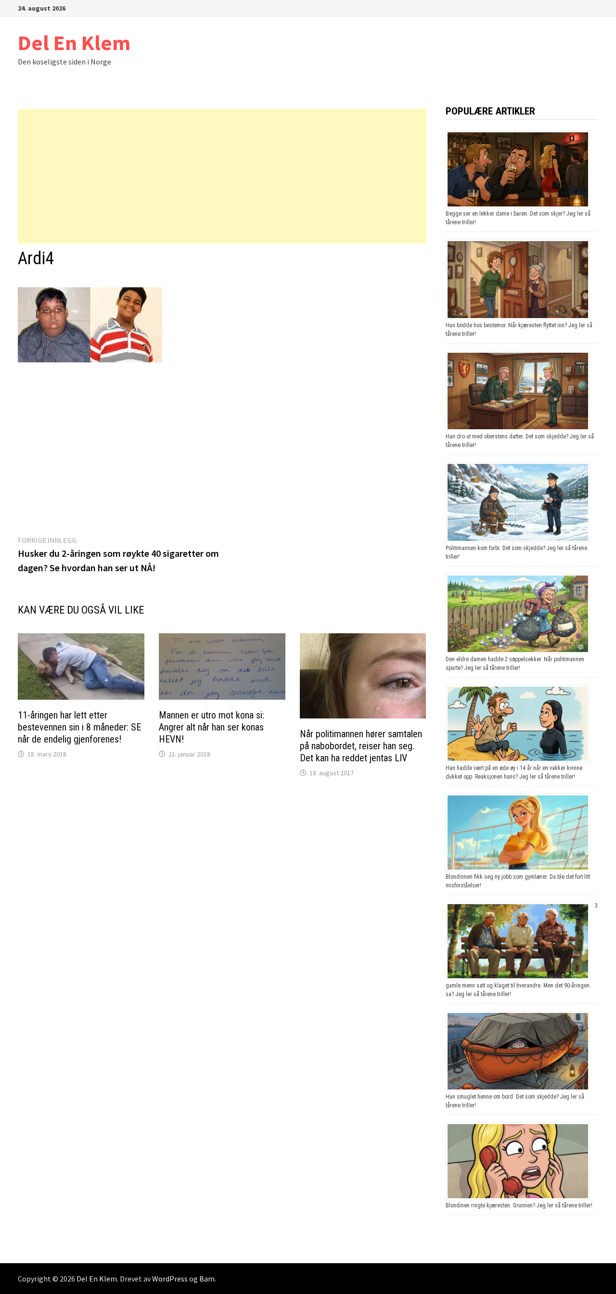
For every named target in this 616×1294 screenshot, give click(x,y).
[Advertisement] (222, 176)
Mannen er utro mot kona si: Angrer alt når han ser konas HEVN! (211, 727)
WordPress (170, 1278)
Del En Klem (74, 42)
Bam (207, 1278)
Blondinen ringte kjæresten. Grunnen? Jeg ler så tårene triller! (519, 1205)
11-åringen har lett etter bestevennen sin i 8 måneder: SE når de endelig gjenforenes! (79, 727)
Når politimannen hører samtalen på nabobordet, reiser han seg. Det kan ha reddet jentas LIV (361, 746)
